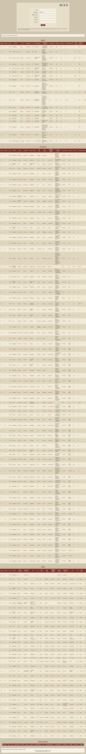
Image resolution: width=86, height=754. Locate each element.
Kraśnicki (25, 212)
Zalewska (52, 593)
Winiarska (50, 555)
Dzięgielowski (25, 470)
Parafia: (36, 17)
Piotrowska (52, 735)
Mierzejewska (25, 206)
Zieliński (24, 555)
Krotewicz (25, 464)
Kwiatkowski (25, 201)
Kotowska (52, 607)
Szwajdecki (28, 51)
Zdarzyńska (65, 690)
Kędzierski (25, 519)
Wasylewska (25, 184)
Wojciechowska (51, 354)
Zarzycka (25, 179)
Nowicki (25, 735)
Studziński (25, 406)
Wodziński (25, 410)
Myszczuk (25, 414)
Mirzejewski (26, 593)
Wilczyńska (65, 626)
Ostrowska (50, 380)
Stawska (24, 196)
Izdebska (64, 731)
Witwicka (49, 184)
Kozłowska (50, 503)
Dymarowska (65, 646)
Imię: (37, 9)
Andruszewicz (25, 486)
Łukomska (50, 258)
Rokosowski (25, 492)
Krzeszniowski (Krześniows (26, 671)
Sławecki (25, 612)
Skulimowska (52, 650)
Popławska (50, 435)
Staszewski (26, 722)
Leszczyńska (65, 583)
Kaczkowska (25, 173)
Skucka (49, 173)
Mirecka (51, 642)
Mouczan (25, 454)
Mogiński (25, 459)
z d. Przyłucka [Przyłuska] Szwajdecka (65, 704)
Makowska (50, 160)
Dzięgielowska (26, 477)
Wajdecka (28, 92)
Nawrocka (52, 685)
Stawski (24, 223)
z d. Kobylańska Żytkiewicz (65, 661)
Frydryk (49, 227)
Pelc (51, 657)
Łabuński (25, 315)
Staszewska (28, 134)
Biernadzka (28, 64)
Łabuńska (25, 309)
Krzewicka (50, 410)
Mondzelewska (50, 464)
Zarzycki (24, 375)
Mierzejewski (25, 190)
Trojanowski (26, 642)
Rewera (64, 712)
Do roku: (36, 22)
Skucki (25, 685)
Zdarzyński (26, 650)
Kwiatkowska (25, 276)
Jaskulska (50, 419)
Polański (24, 445)
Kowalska (25, 370)
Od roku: (36, 19)
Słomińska (65, 717)
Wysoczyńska (53, 621)
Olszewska (65, 579)
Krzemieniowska (51, 406)
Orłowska (52, 588)
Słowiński (25, 164)
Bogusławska (52, 675)
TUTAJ (49, 750)
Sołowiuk (49, 414)
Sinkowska (50, 492)
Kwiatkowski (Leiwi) (26, 603)
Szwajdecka (28, 46)
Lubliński (25, 675)
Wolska (51, 704)
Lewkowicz (65, 617)
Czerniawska (50, 303)
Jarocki (24, 529)
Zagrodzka (50, 375)
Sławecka (25, 282)
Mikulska (52, 690)
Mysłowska (52, 654)
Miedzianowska (65, 708)
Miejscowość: (35, 14)
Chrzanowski (26, 574)
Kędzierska (25, 419)
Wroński (25, 657)
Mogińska (25, 497)
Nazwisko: (35, 12)
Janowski (25, 579)
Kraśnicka (25, 248)
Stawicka (49, 168)
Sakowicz (25, 258)
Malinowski (26, 690)
